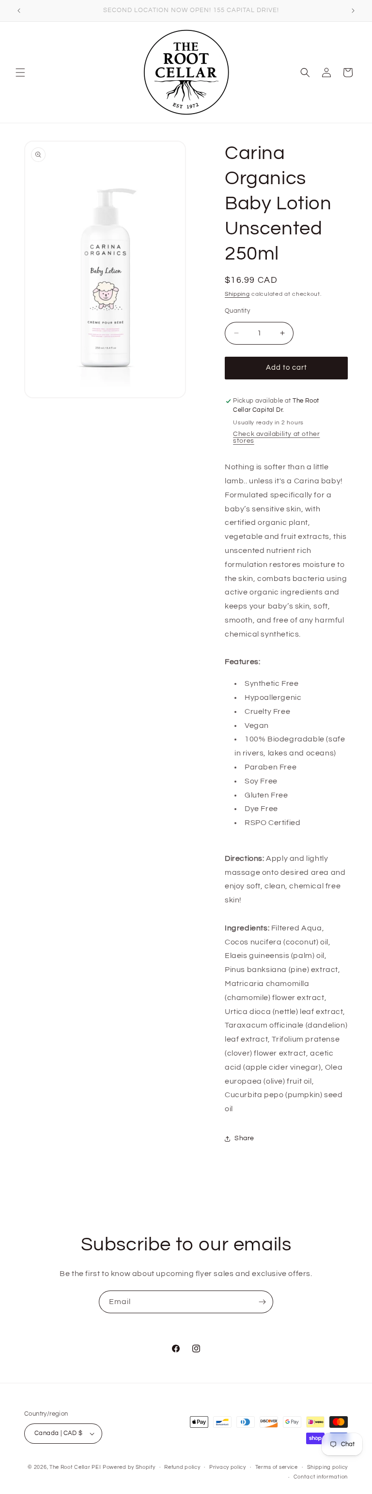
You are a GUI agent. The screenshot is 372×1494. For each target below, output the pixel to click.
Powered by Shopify (129, 1467)
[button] (20, 72)
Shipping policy (327, 1467)
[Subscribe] (262, 1302)
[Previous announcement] (19, 10)
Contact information (321, 1476)
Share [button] (244, 1138)
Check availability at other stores (276, 437)
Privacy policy (227, 1467)
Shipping (237, 294)
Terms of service (276, 1467)
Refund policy (182, 1467)
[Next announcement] (353, 10)
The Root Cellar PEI (75, 1467)
